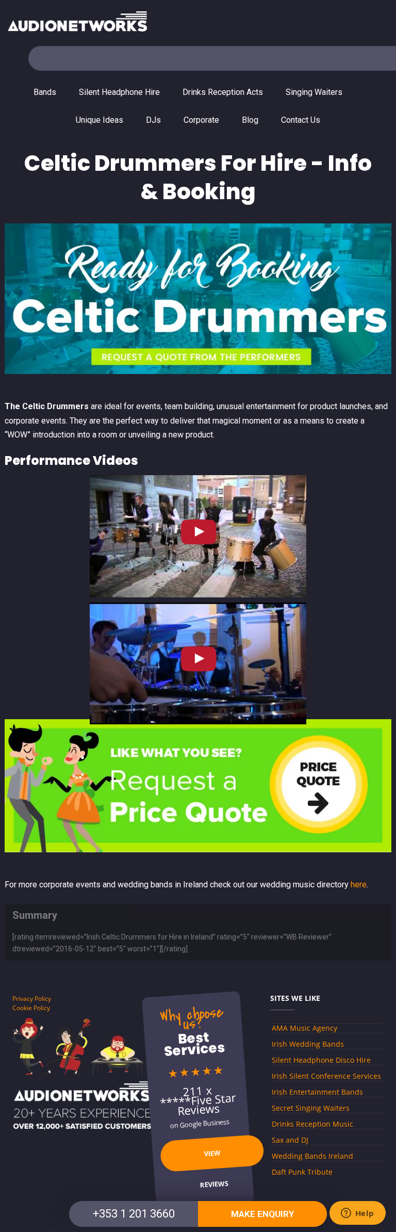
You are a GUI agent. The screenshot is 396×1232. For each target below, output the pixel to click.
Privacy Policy (31, 998)
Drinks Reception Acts (223, 92)
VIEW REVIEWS (214, 1160)
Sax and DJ (290, 1140)
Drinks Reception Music (312, 1124)
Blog (250, 120)
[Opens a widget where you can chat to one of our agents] (357, 1214)
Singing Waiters (314, 92)
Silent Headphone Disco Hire (321, 1060)
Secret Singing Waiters (311, 1108)
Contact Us (300, 120)
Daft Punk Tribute (302, 1172)
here (359, 884)
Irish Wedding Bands (308, 1044)
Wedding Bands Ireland (312, 1156)
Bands (45, 92)
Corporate (201, 120)
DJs (153, 120)
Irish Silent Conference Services (326, 1076)
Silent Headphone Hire (119, 92)
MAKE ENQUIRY (262, 1214)
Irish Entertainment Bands (317, 1092)
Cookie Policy (31, 1007)
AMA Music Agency (304, 1028)
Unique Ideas (99, 120)
